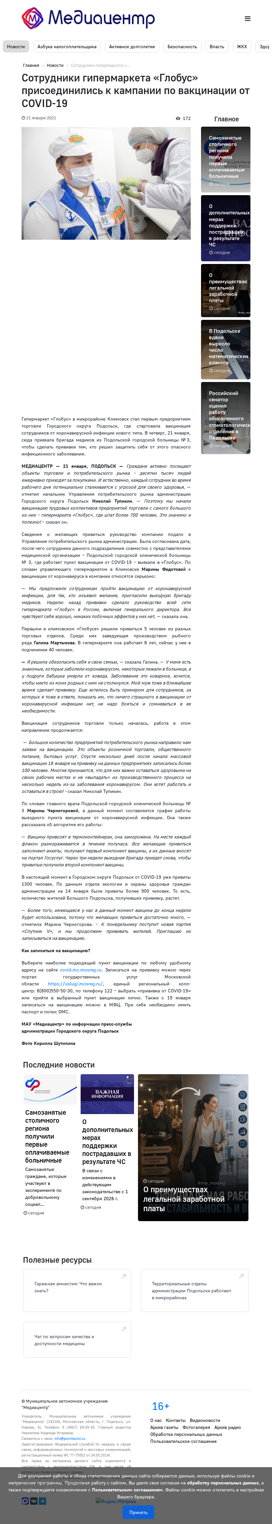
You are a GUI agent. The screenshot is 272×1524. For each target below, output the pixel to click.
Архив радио (227, 1427)
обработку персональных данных (223, 1482)
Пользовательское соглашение (183, 1441)
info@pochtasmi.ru (69, 1438)
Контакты (176, 1420)
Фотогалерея (196, 1427)
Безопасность (182, 46)
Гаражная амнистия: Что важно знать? (68, 1287)
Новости (16, 46)
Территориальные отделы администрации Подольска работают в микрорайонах (191, 1290)
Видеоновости (205, 1420)
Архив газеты (164, 1427)
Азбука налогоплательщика (67, 46)
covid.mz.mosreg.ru (81, 969)
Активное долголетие (132, 46)
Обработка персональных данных (186, 1434)
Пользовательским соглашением (127, 1489)
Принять (138, 1512)
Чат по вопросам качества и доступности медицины (64, 1340)
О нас (156, 1420)
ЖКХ (242, 46)
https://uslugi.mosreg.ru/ (75, 983)
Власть (217, 46)
